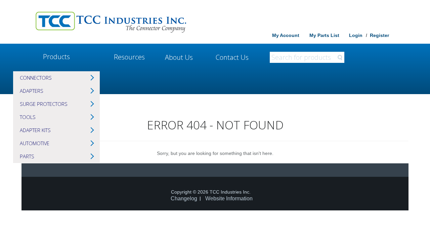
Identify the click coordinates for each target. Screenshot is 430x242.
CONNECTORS (36, 77)
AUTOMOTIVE (34, 143)
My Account (285, 35)
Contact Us (232, 57)
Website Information (229, 198)
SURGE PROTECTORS (44, 103)
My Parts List (324, 35)
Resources (129, 57)
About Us (179, 57)
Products (56, 56)
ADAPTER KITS (35, 130)
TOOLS (28, 117)
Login (355, 35)
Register (379, 35)
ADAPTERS (31, 90)
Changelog (184, 198)
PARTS (27, 156)
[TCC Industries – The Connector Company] (110, 22)
